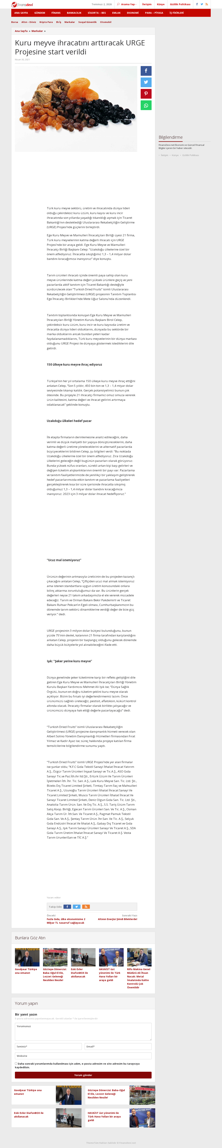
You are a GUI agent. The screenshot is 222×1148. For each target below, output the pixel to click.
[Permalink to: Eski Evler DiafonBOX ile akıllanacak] (83, 957)
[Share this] (146, 71)
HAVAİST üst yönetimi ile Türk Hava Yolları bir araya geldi (104, 1116)
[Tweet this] (146, 82)
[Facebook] (68, 906)
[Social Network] (202, 4)
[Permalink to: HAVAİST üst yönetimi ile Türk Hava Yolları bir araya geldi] (111, 957)
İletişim (164, 155)
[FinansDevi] (22, 4)
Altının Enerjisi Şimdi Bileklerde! (117, 917)
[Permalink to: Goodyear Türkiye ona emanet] (27, 957)
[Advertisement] (29, 206)
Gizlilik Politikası (190, 155)
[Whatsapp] (146, 105)
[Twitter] (77, 906)
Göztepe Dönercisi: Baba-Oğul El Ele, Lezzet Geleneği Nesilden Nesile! (106, 1094)
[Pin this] (146, 94)
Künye (175, 155)
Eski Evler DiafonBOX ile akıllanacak (79, 973)
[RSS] (87, 906)
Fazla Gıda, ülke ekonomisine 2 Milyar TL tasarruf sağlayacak (66, 919)
